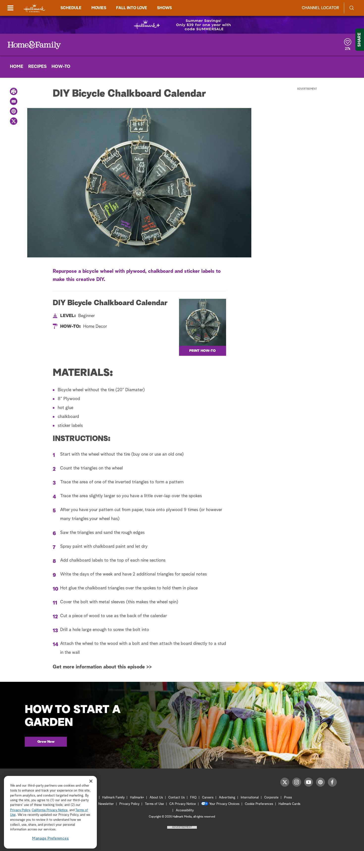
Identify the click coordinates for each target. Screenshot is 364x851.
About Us (156, 797)
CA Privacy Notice (182, 804)
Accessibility (185, 810)
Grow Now (45, 741)
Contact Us (176, 797)
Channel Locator (320, 8)
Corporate (271, 797)
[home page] (34, 8)
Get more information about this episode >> (102, 666)
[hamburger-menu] (10, 8)
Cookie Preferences (259, 804)
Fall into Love (131, 8)
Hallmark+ (137, 797)
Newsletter (106, 804)
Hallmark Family (113, 797)
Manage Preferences (50, 838)
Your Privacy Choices (224, 804)
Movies (98, 8)
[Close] (90, 781)
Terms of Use (154, 804)
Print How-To (202, 351)
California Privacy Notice (50, 810)
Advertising (227, 797)
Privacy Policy (129, 804)
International (250, 797)
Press (288, 797)
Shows (164, 8)
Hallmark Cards (289, 804)
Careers (207, 797)
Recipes (37, 66)
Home (16, 66)
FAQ (193, 797)
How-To (61, 66)
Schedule (70, 8)
